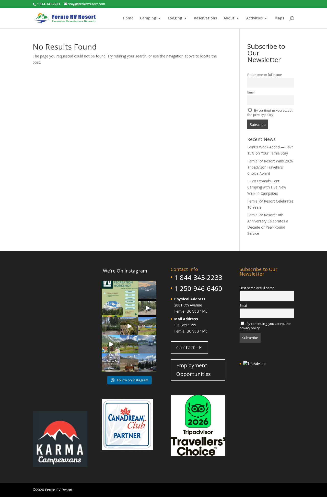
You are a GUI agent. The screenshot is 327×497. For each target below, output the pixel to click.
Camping (148, 18)
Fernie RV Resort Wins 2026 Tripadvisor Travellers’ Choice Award (270, 167)
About (229, 18)
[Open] (120, 299)
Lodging (175, 18)
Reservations (205, 18)
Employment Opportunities (193, 369)
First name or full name (264, 75)
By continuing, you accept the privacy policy (270, 112)
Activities (254, 18)
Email (251, 92)
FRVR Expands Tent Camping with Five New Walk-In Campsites (266, 187)
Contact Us (189, 347)
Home (128, 18)
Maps (279, 18)
